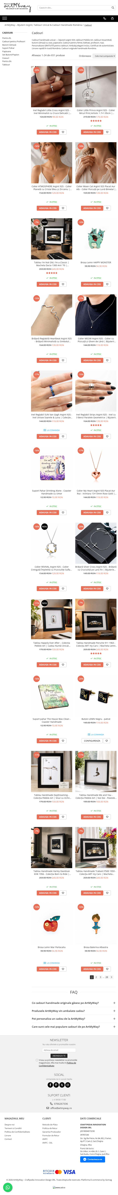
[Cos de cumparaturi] (112, 18)
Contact (8, 1139)
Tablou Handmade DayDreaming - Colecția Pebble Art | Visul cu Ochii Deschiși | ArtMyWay (52, 796)
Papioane (6, 51)
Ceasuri (5, 58)
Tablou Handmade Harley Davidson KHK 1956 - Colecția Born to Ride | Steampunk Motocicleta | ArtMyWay (51, 872)
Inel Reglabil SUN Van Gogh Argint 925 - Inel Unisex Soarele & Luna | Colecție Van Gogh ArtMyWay (51, 416)
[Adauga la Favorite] (63, 132)
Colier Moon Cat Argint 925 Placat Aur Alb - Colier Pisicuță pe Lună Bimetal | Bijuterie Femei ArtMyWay (96, 188)
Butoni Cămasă (9, 44)
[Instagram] (68, 1085)
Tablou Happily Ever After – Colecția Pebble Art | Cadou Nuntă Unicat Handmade (51, 644)
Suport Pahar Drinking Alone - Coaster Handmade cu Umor (51, 492)
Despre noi (9, 1124)
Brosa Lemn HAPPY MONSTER (96, 262)
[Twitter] (62, 1085)
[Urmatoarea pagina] (111, 977)
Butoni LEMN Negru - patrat (96, 718)
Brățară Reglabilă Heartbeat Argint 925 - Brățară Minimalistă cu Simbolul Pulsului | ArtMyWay (52, 340)
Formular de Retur (50, 1135)
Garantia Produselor (51, 1131)
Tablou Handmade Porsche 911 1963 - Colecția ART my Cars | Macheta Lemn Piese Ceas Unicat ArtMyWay (96, 644)
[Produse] (5, 19)
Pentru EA (6, 61)
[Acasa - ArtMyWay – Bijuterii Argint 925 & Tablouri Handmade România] (17, 7)
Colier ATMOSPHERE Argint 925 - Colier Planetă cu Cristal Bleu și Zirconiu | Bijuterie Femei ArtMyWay (52, 188)
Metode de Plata (49, 1124)
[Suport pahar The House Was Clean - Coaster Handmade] (51, 695)
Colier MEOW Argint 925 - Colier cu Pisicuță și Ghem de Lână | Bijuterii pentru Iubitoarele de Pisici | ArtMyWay (95, 340)
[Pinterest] (56, 1085)
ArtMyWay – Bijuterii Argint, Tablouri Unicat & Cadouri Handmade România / (44, 24)
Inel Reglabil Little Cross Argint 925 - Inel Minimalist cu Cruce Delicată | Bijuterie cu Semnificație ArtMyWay (51, 112)
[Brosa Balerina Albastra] (95, 923)
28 (107, 977)
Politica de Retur (49, 1128)
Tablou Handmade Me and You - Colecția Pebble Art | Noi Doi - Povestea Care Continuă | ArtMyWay (96, 796)
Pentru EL (6, 38)
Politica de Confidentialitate (17, 1131)
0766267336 (60, 1103)
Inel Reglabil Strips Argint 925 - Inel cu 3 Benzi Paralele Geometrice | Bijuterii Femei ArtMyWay (96, 416)
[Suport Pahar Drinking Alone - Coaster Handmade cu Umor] (51, 467)
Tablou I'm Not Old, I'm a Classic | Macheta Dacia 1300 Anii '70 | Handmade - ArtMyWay (51, 264)
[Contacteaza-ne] (104, 18)
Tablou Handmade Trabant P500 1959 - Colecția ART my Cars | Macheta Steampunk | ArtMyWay (96, 872)
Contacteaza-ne (95, 1159)
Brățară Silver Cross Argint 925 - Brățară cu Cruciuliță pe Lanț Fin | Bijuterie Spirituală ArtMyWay (95, 568)
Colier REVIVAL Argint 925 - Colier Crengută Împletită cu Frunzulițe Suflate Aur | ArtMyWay (51, 568)
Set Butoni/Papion (10, 54)
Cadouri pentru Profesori (13, 41)
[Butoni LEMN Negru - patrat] (95, 695)
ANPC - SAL (47, 1142)
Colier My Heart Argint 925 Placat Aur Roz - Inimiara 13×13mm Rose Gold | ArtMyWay (96, 492)
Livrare (8, 1135)
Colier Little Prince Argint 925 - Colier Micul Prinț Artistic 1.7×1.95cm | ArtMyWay (96, 112)
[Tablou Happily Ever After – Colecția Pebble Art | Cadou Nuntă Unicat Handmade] (51, 619)
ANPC (45, 1139)
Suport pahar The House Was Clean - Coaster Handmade (52, 720)
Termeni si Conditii (13, 1128)
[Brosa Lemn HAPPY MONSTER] (95, 238)
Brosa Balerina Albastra (96, 947)
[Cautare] (113, 7)
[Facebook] (50, 1085)
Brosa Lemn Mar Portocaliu (52, 947)
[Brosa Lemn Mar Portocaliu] (51, 923)
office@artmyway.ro (61, 1108)
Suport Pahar (8, 48)
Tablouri (6, 64)
